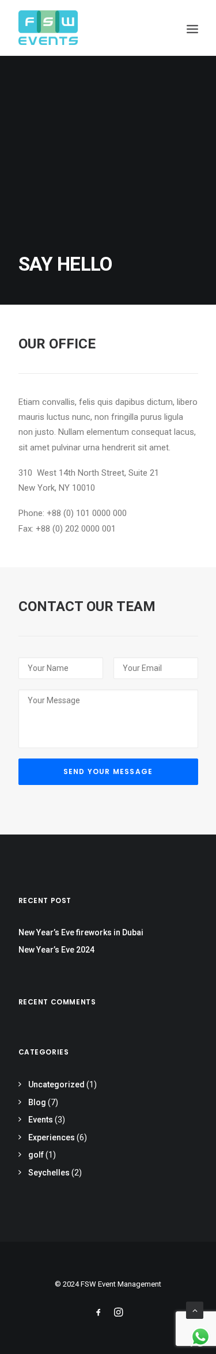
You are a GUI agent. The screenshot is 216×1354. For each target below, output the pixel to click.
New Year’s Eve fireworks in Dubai (80, 932)
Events (40, 1119)
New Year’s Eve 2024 (56, 949)
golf (36, 1154)
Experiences (51, 1137)
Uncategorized (56, 1084)
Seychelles (49, 1172)
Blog (37, 1102)
